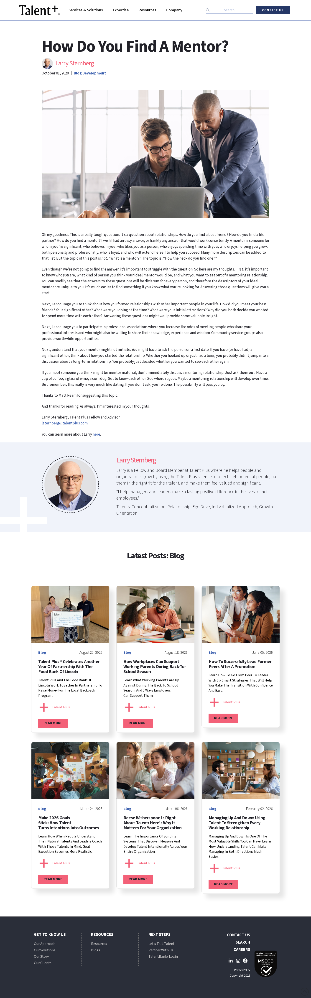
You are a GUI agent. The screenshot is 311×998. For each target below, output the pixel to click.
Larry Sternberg (74, 63)
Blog (78, 73)
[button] (86, 10)
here (96, 434)
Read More (52, 722)
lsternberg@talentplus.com (65, 423)
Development (94, 73)
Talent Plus (61, 707)
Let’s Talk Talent (161, 943)
